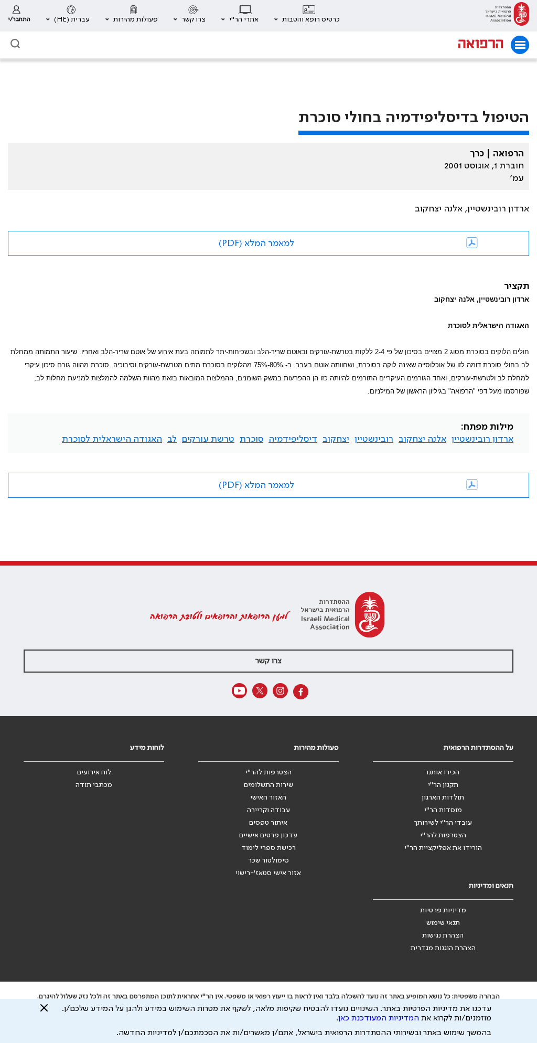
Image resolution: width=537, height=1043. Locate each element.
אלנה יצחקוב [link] (422, 439)
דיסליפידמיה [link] (292, 439)
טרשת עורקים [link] (208, 439)
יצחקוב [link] (336, 439)
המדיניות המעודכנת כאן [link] (378, 1018)
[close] (44, 1012)
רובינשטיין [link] (374, 439)
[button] (307, 15)
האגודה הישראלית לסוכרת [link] (112, 439)
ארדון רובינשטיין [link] (482, 439)
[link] (507, 15)
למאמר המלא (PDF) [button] (256, 243)
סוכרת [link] (251, 439)
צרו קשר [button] (268, 661)
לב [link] (172, 439)
